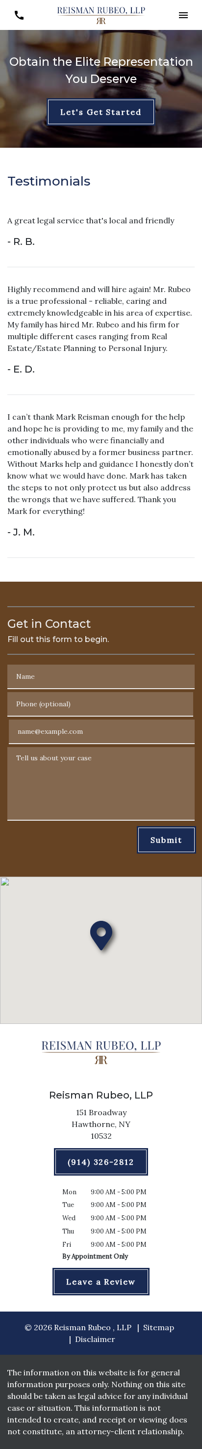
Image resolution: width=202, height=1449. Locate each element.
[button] (183, 15)
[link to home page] (101, 14)
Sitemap (158, 1327)
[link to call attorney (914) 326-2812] (19, 15)
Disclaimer (95, 1339)
